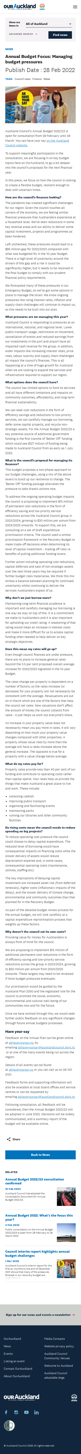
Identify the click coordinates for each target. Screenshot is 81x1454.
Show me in (14, 24)
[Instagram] (16, 1412)
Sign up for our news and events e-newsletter (38, 1315)
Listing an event (14, 1361)
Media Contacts (54, 1339)
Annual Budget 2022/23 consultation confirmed (34, 1181)
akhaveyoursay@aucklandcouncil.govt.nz (46, 1047)
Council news (23, 79)
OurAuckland (12, 1339)
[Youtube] (26, 1412)
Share (16, 1139)
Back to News (40, 1155)
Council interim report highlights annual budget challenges (37, 1253)
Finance (37, 79)
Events (8, 1354)
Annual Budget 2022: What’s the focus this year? (39, 1217)
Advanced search (21, 34)
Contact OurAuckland (18, 1369)
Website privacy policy (59, 1346)
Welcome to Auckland (58, 1366)
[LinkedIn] (36, 1412)
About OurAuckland (17, 1376)
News (9, 49)
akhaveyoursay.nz (21, 1043)
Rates (47, 79)
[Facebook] (6, 1412)
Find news (60, 35)
